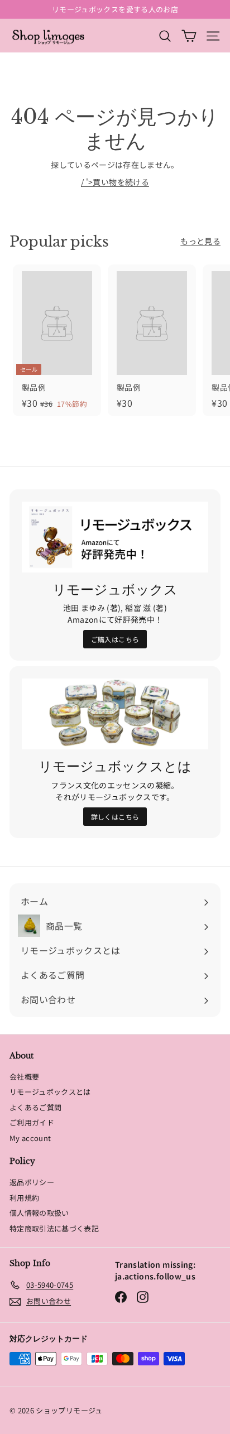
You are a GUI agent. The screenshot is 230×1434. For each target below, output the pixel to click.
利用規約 (24, 1197)
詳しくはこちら (115, 816)
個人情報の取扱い (39, 1212)
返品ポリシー (31, 1182)
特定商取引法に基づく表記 (54, 1228)
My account (30, 1138)
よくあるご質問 (35, 1107)
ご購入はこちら (115, 639)
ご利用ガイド (31, 1122)
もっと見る (200, 241)
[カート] (189, 35)
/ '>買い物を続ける (115, 181)
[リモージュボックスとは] (115, 713)
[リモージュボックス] (115, 537)
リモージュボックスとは (50, 1091)
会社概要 (24, 1076)
